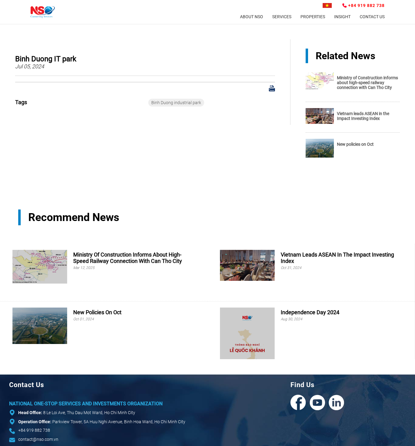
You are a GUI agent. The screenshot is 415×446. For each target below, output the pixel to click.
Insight (342, 16)
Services (281, 16)
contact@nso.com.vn (38, 439)
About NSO (251, 16)
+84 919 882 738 (366, 5)
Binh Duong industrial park (176, 102)
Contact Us (372, 16)
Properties (312, 16)
